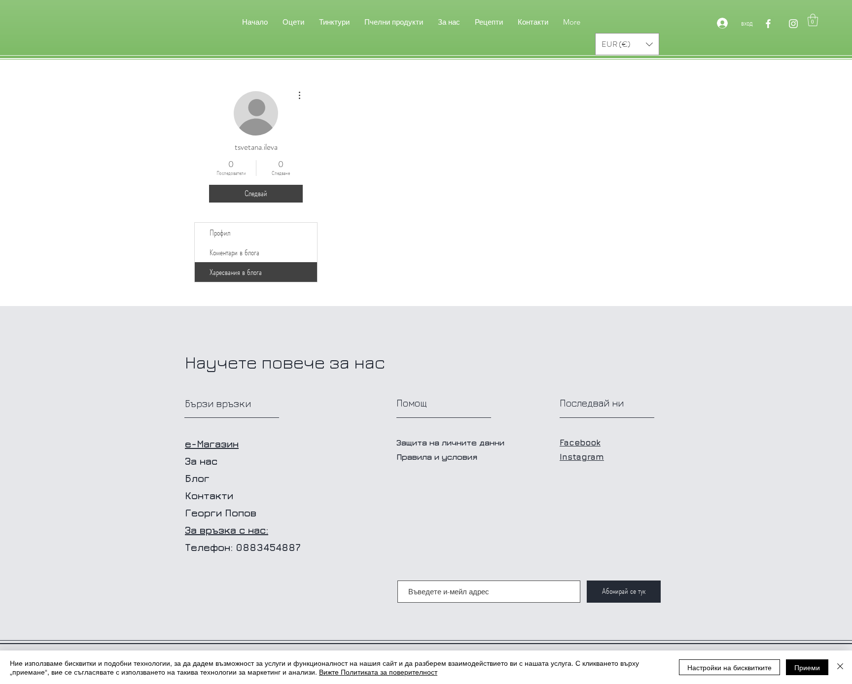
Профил (220, 233)
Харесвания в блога (236, 272)
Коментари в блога (234, 252)
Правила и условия (436, 457)
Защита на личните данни (450, 442)
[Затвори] (840, 667)
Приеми (807, 667)
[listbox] (627, 44)
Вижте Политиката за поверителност (378, 672)
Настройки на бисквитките (729, 667)
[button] (813, 20)
